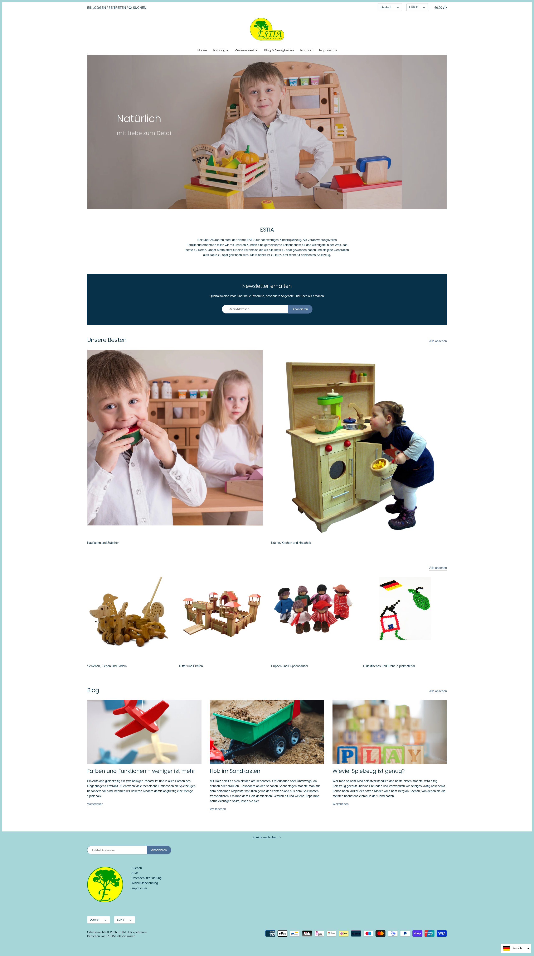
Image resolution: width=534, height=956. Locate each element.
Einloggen (96, 7)
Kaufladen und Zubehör (103, 542)
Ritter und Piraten (191, 666)
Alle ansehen (438, 341)
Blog (93, 690)
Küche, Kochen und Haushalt (291, 542)
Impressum (139, 888)
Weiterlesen (95, 804)
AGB (134, 873)
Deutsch (386, 7)
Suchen (136, 868)
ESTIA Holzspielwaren (132, 932)
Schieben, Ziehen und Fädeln (107, 666)
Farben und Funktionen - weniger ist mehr (141, 771)
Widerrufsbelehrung (144, 883)
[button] (516, 948)
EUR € (413, 7)
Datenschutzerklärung (146, 878)
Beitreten (117, 7)
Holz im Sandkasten (235, 771)
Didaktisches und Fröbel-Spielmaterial (389, 666)
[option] (267, 132)
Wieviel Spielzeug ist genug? (368, 771)
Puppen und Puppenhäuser (289, 666)
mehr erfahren (134, 146)
